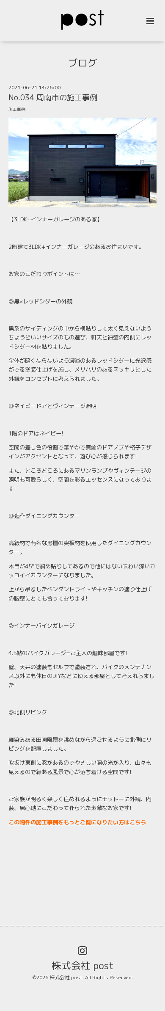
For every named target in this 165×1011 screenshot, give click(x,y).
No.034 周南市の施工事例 (52, 97)
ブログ (82, 62)
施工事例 (16, 109)
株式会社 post (83, 965)
